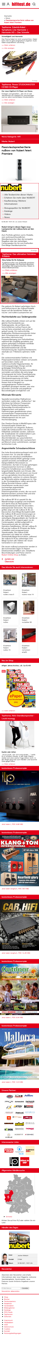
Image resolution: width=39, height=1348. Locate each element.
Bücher (7, 1299)
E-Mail (20, 1259)
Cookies (7, 1329)
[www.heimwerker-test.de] (30, 1154)
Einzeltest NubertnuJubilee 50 (27, 620)
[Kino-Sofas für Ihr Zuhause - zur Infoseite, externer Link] (19, 289)
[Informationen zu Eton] (18, 1106)
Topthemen (8, 1314)
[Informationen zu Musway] (8, 1123)
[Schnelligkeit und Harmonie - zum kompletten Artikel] (19, 64)
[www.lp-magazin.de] (14, 1165)
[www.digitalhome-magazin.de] (8, 1154)
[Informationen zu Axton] (28, 1095)
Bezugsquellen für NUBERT (17, 208)
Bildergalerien (9, 1308)
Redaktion (8, 1303)
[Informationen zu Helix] (19, 1113)
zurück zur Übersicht (9, 560)
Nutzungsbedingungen (12, 1333)
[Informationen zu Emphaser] (30, 1102)
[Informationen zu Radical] (8, 1130)
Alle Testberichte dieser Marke (18, 194)
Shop (6, 1297)
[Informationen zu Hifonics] (30, 1113)
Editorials (7, 1316)
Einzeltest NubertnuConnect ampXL (26, 649)
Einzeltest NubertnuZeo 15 (7, 648)
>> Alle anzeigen (8, 48)
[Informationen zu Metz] (27, 1117)
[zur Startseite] (21, 4)
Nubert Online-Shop (10, 555)
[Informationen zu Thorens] (30, 1129)
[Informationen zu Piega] (30, 1123)
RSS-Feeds (8, 1312)
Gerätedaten (9, 1306)
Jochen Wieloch (23, 1255)
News (7, 217)
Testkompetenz (10, 1301)
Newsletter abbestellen (10, 1291)
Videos (7, 214)
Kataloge (8, 211)
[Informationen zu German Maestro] (28, 1106)
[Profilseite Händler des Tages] (19, 1240)
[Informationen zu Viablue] (9, 1136)
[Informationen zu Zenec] (29, 1135)
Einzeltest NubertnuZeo (7, 620)
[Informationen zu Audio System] (18, 1096)
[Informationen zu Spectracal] (19, 1129)
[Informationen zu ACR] (9, 1096)
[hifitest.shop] (24, 1165)
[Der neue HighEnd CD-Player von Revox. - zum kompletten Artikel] (19, 119)
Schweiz (9, 1217)
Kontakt (7, 1331)
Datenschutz (9, 1327)
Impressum (8, 1320)
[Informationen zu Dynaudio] (19, 1102)
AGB (6, 1325)
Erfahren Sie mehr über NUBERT (19, 197)
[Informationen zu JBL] (9, 1118)
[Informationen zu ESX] (9, 1107)
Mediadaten (8, 1322)
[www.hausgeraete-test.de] (19, 1154)
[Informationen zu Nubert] (19, 1124)
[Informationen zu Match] (17, 1117)
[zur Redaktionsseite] (5, 1259)
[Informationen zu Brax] (8, 1102)
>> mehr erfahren (8, 711)
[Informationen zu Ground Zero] (8, 1113)
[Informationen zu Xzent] (18, 1135)
